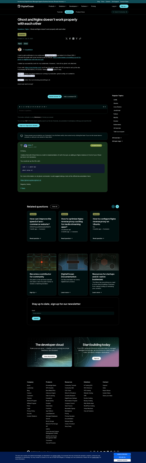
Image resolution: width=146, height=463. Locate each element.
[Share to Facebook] (70, 39)
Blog (98, 1)
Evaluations (49, 398)
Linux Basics (117, 107)
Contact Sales (124, 1)
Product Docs (80, 12)
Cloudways (49, 440)
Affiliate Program (31, 403)
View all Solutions (89, 411)
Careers (108, 1)
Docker (116, 121)
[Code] (46, 106)
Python (116, 114)
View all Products (51, 443)
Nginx (27, 29)
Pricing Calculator (70, 416)
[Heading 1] (32, 106)
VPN (85, 395)
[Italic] (21, 106)
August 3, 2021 (32, 147)
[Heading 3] (35, 106)
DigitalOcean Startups (71, 398)
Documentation (69, 418)
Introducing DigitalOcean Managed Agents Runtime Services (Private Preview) (41, 1)
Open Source (68, 406)
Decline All (122, 457)
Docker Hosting (88, 398)
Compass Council (70, 403)
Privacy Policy (31, 411)
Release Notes (69, 421)
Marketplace (68, 411)
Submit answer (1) (54, 96)
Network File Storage (52, 423)
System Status (107, 393)
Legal (28, 408)
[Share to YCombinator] (77, 39)
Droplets (48, 403)
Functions (48, 408)
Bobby (30, 145)
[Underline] (23, 106)
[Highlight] (30, 106)
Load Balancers (50, 413)
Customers (30, 395)
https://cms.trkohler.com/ (33, 67)
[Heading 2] (34, 106)
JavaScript (117, 110)
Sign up (123, 6)
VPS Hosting (87, 390)
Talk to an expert (119, 131)
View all (54, 206)
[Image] (28, 106)
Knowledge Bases (51, 385)
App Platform (49, 411)
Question (22, 34)
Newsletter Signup (70, 408)
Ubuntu (116, 103)
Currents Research (70, 395)
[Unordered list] (37, 106)
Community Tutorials (70, 385)
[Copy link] (80, 39)
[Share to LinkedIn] (73, 39)
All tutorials (117, 128)
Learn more (65, 292)
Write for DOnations (70, 393)
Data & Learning (50, 395)
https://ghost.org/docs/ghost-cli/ (30, 180)
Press (28, 406)
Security (29, 413)
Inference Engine (51, 393)
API (47, 426)
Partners (29, 398)
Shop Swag (68, 426)
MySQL (116, 117)
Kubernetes (117, 124)
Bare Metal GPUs (50, 390)
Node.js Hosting (88, 400)
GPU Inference (88, 388)
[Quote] (41, 106)
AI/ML (115, 100)
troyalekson (29, 49)
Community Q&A (69, 388)
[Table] (44, 106)
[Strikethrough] (25, 106)
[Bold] (19, 106)
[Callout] (42, 106)
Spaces (48, 418)
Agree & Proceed (122, 454)
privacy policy (57, 455)
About (28, 385)
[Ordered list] (39, 106)
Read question (34, 238)
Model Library (50, 400)
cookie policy (95, 457)
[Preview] (103, 106)
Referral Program (32, 400)
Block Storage (50, 421)
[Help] (105, 106)
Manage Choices (122, 460)
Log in (114, 6)
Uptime (48, 429)
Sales (104, 388)
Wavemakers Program (71, 400)
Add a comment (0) (70, 96)
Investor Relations (32, 416)
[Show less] (104, 145)
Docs (102, 1)
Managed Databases (52, 416)
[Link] (26, 106)
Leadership (30, 388)
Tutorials (60, 12)
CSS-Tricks (68, 390)
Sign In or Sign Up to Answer (29, 125)
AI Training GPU (88, 385)
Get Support (115, 1)
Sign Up (32, 292)
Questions (69, 12)
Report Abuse (106, 390)
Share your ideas (107, 395)
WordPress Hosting (89, 406)
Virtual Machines (88, 408)
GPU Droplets (49, 388)
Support (105, 385)
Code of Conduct (70, 423)
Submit (36, 318)
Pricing (67, 413)
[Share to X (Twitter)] (67, 39)
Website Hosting (88, 393)
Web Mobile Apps (89, 403)
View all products (49, 356)
